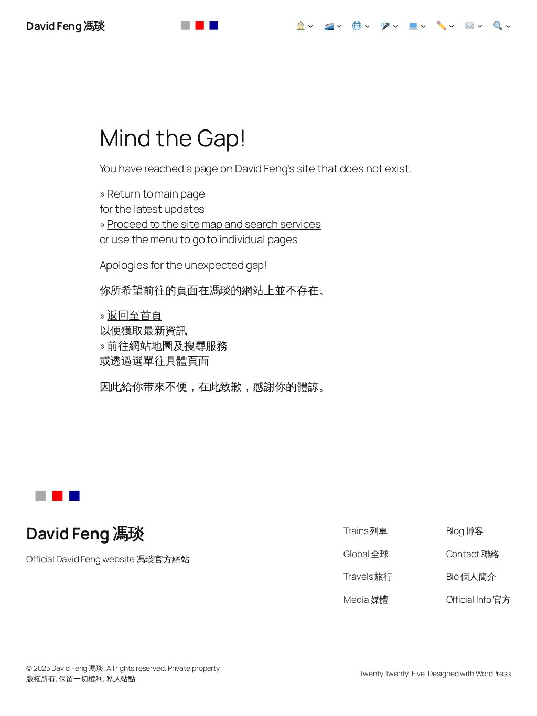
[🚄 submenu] (338, 25)
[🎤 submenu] (395, 25)
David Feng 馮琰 (65, 25)
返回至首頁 (134, 315)
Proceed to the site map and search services (214, 223)
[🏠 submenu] (310, 25)
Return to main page (156, 193)
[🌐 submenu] (367, 25)
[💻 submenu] (423, 25)
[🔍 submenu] (508, 25)
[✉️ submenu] (479, 25)
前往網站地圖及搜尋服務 (167, 345)
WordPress (493, 673)
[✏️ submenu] (451, 25)
